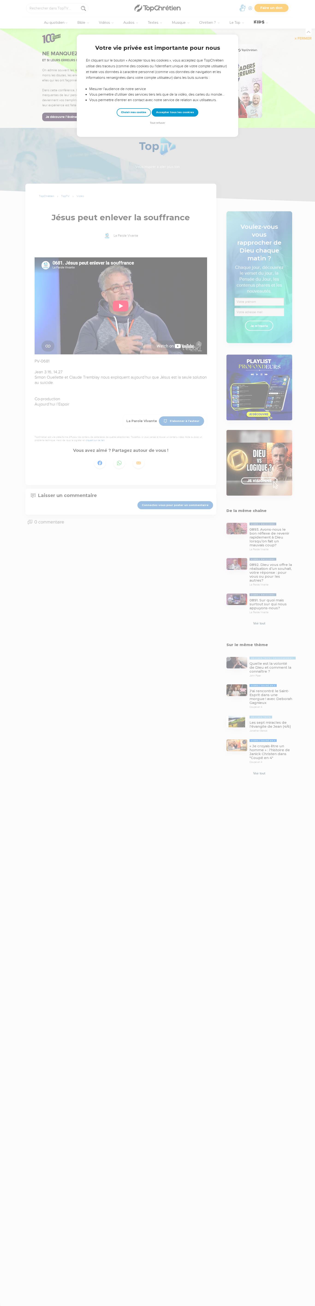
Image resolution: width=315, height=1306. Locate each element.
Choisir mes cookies (133, 112)
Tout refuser (157, 122)
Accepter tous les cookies (175, 112)
